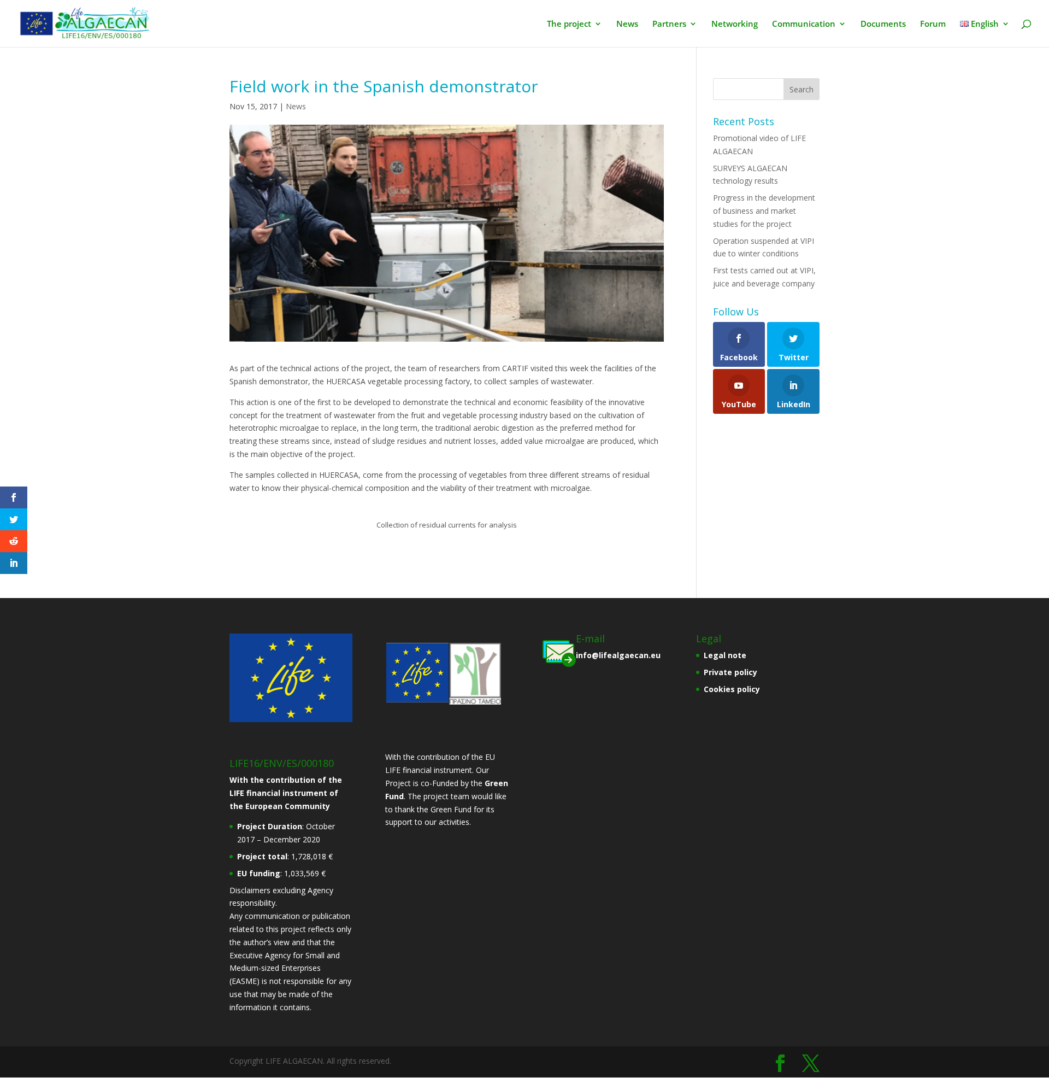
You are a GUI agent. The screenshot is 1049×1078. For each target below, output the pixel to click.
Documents (883, 24)
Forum (933, 24)
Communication (803, 24)
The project (569, 24)
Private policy (730, 672)
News (627, 24)
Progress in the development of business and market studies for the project (764, 210)
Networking (734, 24)
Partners (669, 24)
